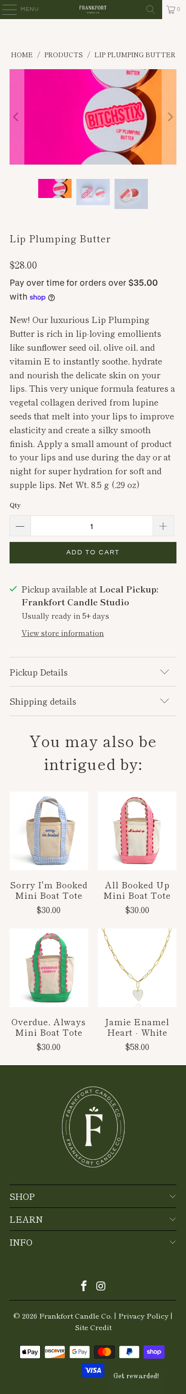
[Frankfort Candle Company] (93, 9)
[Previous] (16, 117)
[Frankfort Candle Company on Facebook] (84, 1286)
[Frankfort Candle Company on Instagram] (101, 1286)
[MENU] (5, 9)
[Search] (151, 9)
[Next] (169, 117)
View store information (62, 632)
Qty (15, 505)
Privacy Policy (143, 1316)
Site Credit (93, 1327)
